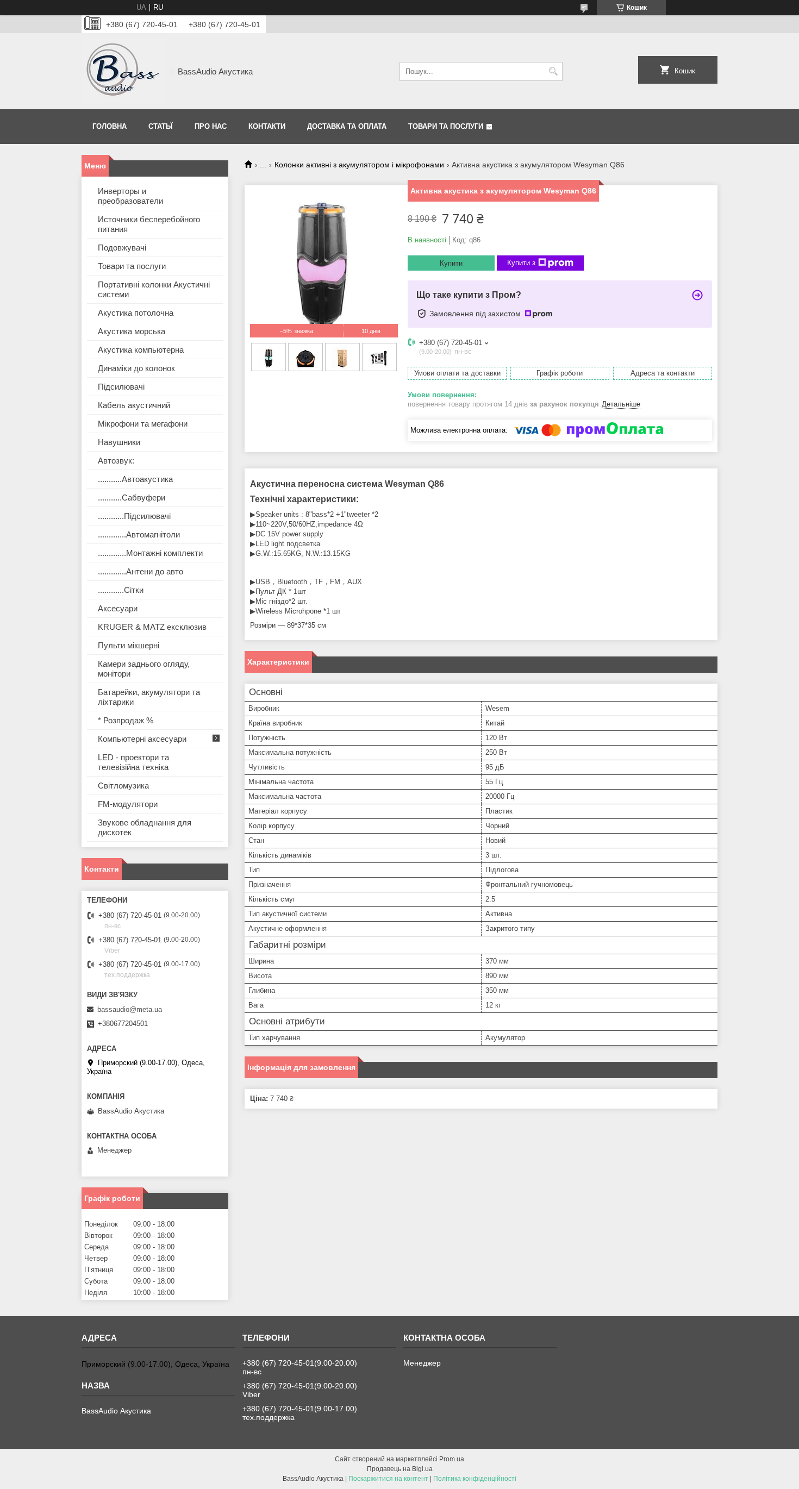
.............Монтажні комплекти (150, 553)
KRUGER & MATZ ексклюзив (152, 626)
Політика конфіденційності (474, 1478)
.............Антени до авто (140, 571)
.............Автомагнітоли (139, 534)
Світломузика (123, 785)
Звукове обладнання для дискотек (144, 827)
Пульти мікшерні (128, 645)
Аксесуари (118, 608)
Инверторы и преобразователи (130, 195)
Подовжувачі (122, 247)
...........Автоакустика (135, 479)
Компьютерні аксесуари (142, 738)
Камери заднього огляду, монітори (144, 668)
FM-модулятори (128, 804)
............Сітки (120, 590)
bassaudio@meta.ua (129, 1009)
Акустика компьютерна (141, 349)
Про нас (211, 126)
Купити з (521, 263)
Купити (451, 263)
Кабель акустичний (134, 405)
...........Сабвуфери (131, 497)
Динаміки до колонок (136, 368)
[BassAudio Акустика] (123, 71)
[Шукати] (553, 71)
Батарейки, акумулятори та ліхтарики (149, 696)
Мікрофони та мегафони (143, 423)
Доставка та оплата (346, 126)
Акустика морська (131, 331)
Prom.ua (451, 1459)
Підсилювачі (121, 386)
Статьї (160, 126)
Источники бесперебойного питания (149, 224)
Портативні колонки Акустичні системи (154, 289)
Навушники (119, 442)
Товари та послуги (445, 126)
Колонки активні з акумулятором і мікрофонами (359, 164)
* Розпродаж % (125, 720)
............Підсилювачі (134, 516)
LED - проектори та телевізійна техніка (133, 762)
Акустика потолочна (135, 312)
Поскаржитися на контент (388, 1478)
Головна (109, 126)
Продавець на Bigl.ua (400, 1469)
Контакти (266, 126)
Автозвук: (116, 460)
